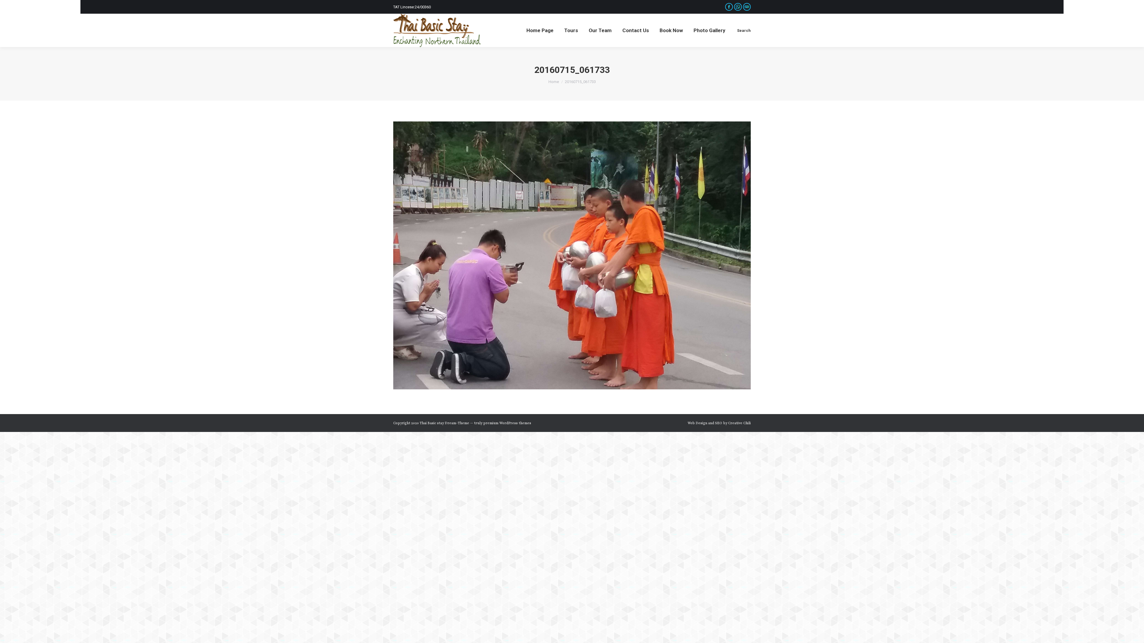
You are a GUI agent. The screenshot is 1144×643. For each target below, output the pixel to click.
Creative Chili (739, 423)
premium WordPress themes (507, 423)
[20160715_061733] (572, 255)
